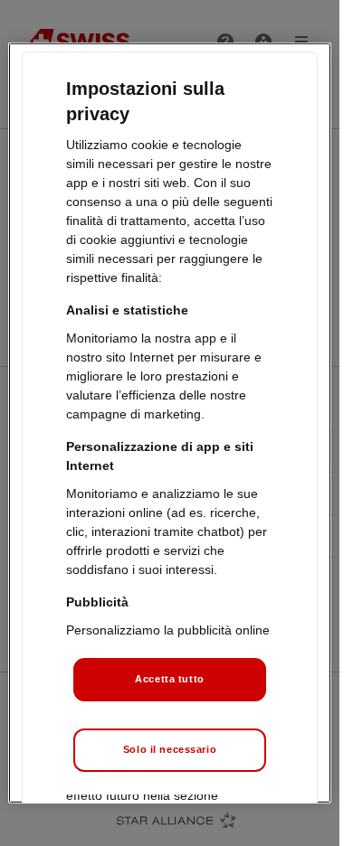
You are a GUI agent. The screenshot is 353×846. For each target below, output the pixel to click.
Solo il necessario (169, 749)
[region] (169, 423)
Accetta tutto (169, 678)
